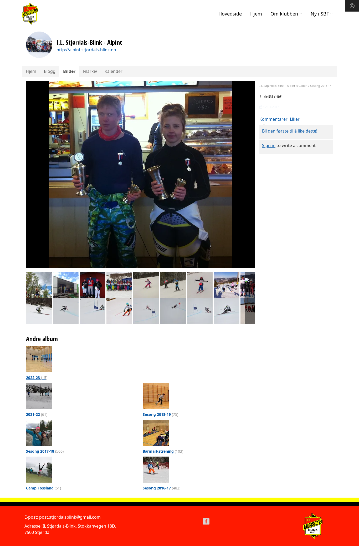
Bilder (69, 71)
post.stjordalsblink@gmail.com (70, 517)
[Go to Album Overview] (39, 359)
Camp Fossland (43, 488)
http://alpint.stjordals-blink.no (86, 50)
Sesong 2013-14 (320, 86)
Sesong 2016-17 (161, 488)
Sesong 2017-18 (45, 451)
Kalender (113, 71)
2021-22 (36, 414)
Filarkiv (90, 71)
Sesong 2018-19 (160, 414)
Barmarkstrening (163, 451)
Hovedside (230, 14)
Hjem (256, 14)
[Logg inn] (352, 6)
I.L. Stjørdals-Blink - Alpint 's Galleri (283, 86)
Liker (295, 119)
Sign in (268, 145)
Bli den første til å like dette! (289, 131)
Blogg (49, 71)
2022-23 (36, 377)
